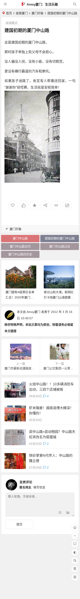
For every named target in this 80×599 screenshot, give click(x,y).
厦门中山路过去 (59, 246)
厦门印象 (38, 13)
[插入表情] (60, 512)
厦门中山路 (20, 238)
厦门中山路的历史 (20, 254)
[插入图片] (67, 512)
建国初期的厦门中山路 (60, 238)
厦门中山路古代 (20, 246)
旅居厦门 (22, 13)
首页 (9, 13)
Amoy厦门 (33, 312)
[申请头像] (70, 483)
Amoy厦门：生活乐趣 (42, 4)
